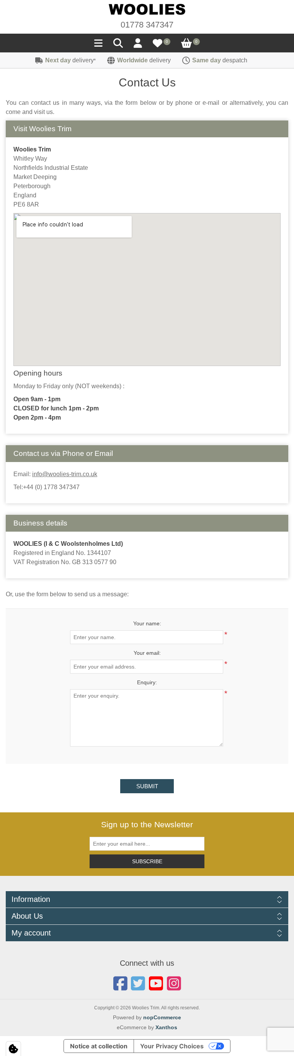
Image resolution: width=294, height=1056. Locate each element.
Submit (147, 786)
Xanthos (166, 1027)
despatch (219, 60)
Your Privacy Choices (172, 1046)
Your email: (147, 653)
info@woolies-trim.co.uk (64, 474)
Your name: (147, 623)
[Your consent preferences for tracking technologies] (13, 1048)
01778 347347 (147, 24)
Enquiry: (147, 682)
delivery (70, 60)
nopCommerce (162, 1017)
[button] (98, 45)
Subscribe (147, 861)
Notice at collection (98, 1046)
